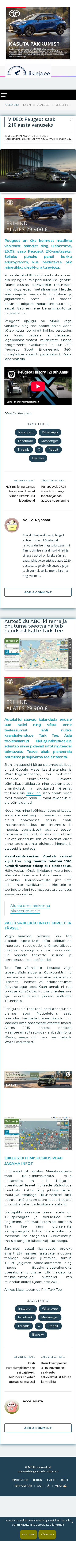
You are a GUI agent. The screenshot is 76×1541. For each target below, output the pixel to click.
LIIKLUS (37, 1480)
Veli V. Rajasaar (17, 136)
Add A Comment (38, 592)
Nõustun (47, 1534)
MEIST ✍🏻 (60, 1486)
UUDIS (56, 139)
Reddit (53, 449)
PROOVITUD (20, 1480)
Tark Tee (33, 793)
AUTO (64, 1480)
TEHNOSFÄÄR (23, 1486)
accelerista (33, 1401)
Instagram (26, 432)
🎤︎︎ (48, 1486)
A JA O (51, 1480)
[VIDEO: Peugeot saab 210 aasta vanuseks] (38, 191)
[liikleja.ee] (37, 71)
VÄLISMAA (66, 139)
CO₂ (39, 1486)
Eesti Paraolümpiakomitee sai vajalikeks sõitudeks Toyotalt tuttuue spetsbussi (20, 1372)
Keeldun (28, 1534)
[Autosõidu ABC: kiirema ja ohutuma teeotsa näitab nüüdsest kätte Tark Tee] (38, 667)
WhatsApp (50, 432)
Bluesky (38, 458)
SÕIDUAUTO (46, 139)
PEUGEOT (33, 139)
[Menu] (4, 95)
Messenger (49, 441)
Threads (23, 449)
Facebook (25, 441)
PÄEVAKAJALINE (19, 139)
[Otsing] (70, 82)
